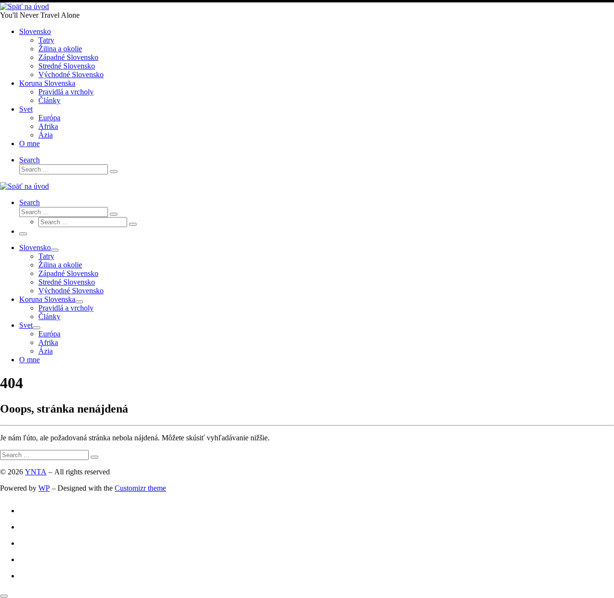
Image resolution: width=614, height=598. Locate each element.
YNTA (36, 472)
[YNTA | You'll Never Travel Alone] (24, 6)
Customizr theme (140, 488)
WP (44, 488)
